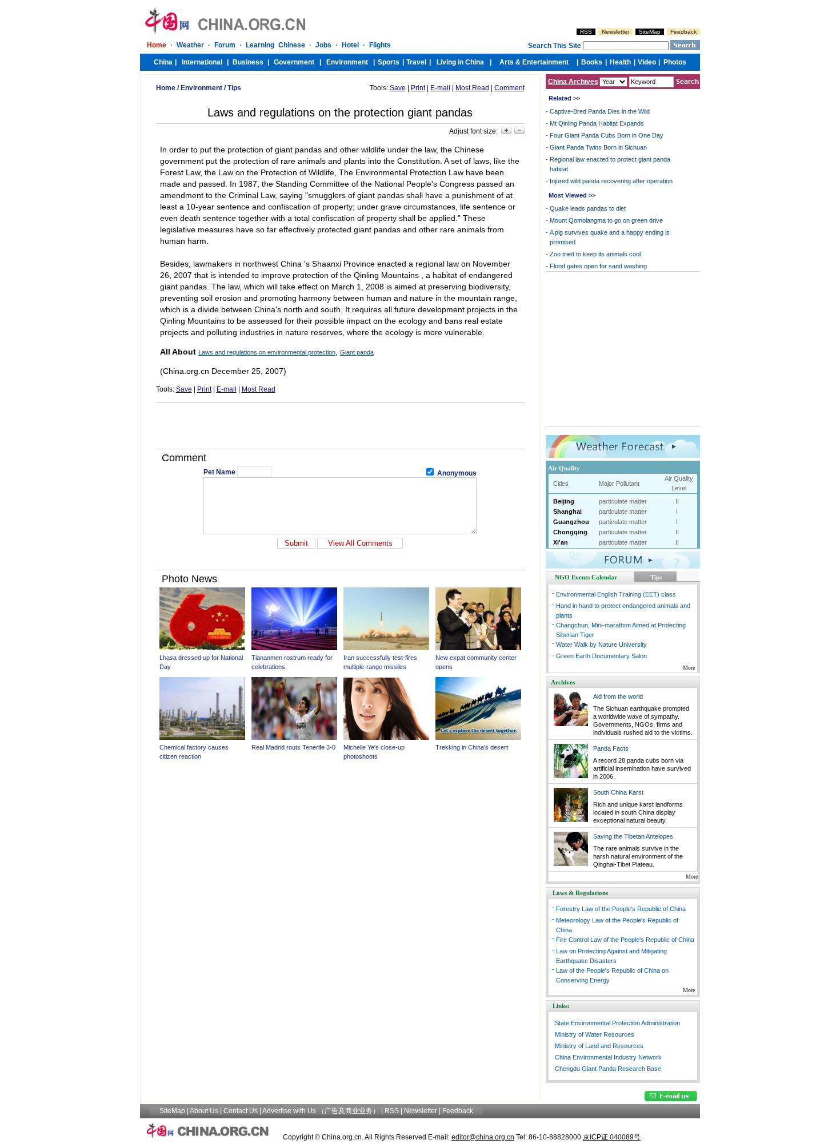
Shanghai (567, 511)
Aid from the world (618, 696)
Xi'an (560, 542)
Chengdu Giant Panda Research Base (608, 1068)
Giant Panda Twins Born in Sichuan (598, 147)
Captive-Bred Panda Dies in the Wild (600, 111)
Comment (509, 88)
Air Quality (564, 468)
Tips (234, 88)
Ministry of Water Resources (594, 1034)
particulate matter (623, 501)
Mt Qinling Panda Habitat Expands (597, 123)
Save (398, 88)
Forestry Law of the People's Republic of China (621, 908)
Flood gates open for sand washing (598, 266)
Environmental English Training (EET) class (616, 594)
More (689, 667)
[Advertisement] (340, 426)
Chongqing (570, 532)
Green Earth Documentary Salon (601, 655)
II (677, 501)
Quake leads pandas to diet (588, 208)
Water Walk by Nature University (601, 644)
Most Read (472, 88)
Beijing (563, 501)
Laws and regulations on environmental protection (266, 352)
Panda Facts (611, 748)
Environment (201, 88)
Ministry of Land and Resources (599, 1045)
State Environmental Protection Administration (617, 1023)
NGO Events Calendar (586, 577)
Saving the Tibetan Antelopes (633, 836)
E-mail (440, 88)
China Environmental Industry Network (608, 1057)
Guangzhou (571, 521)
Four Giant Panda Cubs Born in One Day (606, 135)
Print (418, 88)
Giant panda (357, 352)
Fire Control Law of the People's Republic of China (625, 939)
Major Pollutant (619, 483)
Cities (561, 483)
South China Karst (618, 792)
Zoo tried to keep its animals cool (595, 254)
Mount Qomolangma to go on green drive (606, 220)
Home (165, 88)
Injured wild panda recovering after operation (611, 181)
